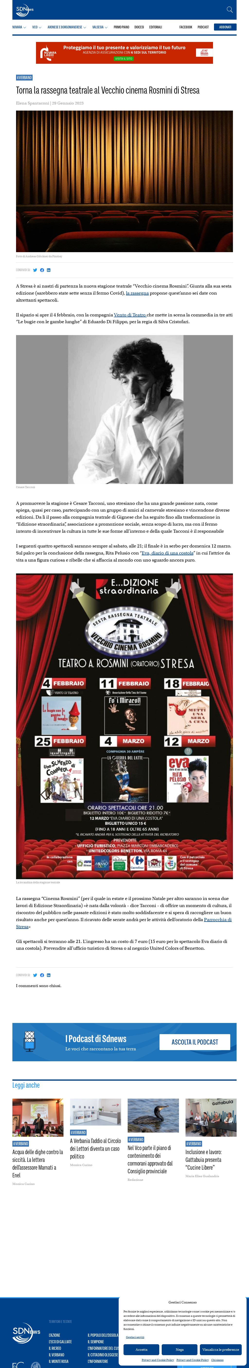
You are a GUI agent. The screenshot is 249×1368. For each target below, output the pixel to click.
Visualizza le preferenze (221, 1349)
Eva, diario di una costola (167, 553)
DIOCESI (139, 27)
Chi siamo (217, 1360)
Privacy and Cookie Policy (158, 1360)
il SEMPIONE (96, 1341)
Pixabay (57, 256)
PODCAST (203, 27)
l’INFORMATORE (98, 1361)
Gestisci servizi (135, 1337)
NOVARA (17, 27)
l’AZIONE (54, 1335)
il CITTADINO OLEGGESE (103, 1354)
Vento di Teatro (130, 315)
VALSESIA (98, 27)
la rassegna (137, 293)
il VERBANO (24, 77)
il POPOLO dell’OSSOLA (103, 1335)
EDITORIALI (155, 27)
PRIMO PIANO (121, 27)
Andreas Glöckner (37, 256)
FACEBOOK (185, 27)
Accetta (141, 1349)
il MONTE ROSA (59, 1361)
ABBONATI (225, 27)
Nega (180, 1349)
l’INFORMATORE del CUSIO (105, 1348)
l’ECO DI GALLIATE (60, 1341)
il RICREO (55, 1348)
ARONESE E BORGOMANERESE (65, 27)
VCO (34, 27)
